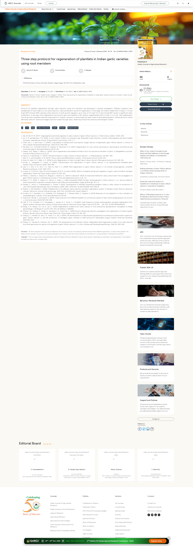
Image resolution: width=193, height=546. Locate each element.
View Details (155, 99)
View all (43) (47, 444)
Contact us (155, 419)
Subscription (119, 534)
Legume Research (56, 513)
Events (51, 3)
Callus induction (43, 128)
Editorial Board (82, 9)
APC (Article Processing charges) (95, 511)
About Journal (46, 9)
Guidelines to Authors (90, 503)
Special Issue (71, 9)
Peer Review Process (90, 515)
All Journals (29, 3)
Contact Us (152, 503)
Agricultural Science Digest (60, 521)
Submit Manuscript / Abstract (155, 3)
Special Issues (120, 511)
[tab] (76, 78)
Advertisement (120, 538)
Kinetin (62, 128)
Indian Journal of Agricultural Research (20, 9)
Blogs (40, 3)
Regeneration (73, 128)
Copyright (86, 538)
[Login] (188, 3)
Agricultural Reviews (57, 517)
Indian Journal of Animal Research (62, 509)
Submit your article (154, 507)
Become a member (155, 511)
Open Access (87, 534)
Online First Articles (95, 9)
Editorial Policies (89, 518)
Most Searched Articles (123, 522)
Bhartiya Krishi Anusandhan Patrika (62, 531)
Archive (106, 9)
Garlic (54, 128)
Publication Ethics (89, 507)
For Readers (87, 530)
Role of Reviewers (89, 522)
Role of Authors (88, 526)
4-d (27, 128)
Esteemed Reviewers (122, 530)
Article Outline (119, 9)
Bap (32, 128)
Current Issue (61, 9)
